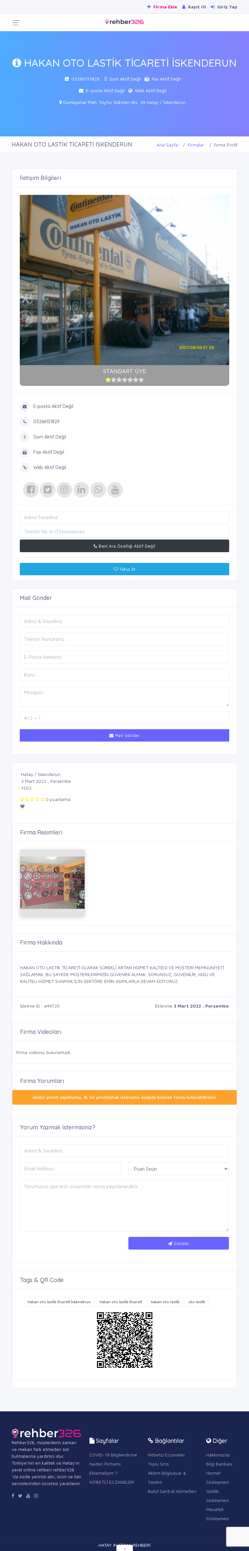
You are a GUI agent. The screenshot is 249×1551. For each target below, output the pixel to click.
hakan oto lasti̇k (165, 1301)
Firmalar (196, 144)
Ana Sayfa (167, 144)
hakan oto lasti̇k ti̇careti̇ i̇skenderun (59, 1301)
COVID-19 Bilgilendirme (113, 1454)
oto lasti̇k (196, 1301)
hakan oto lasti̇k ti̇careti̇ (121, 1301)
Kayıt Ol (196, 6)
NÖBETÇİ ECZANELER (111, 1482)
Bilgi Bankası (219, 1464)
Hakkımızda (218, 1454)
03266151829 (85, 79)
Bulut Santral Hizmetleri (172, 1491)
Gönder (180, 1243)
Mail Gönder (126, 735)
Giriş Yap (226, 6)
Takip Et (127, 569)
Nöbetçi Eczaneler (166, 1454)
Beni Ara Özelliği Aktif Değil (126, 546)
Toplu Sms (158, 1464)
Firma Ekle (164, 6)
